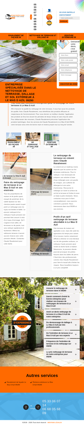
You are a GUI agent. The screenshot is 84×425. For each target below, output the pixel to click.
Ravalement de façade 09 (15, 36)
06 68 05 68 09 (35, 24)
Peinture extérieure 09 (69, 36)
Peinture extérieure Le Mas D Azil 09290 (43, 383)
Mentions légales (55, 422)
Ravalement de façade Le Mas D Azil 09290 (16, 383)
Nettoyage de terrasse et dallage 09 (42, 36)
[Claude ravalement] (14, 16)
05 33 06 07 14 (35, 9)
